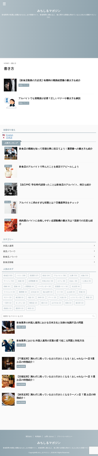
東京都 (19, 297)
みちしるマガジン (49, 10)
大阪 (31, 297)
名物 (84, 275)
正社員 (35, 292)
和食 (89, 297)
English (9, 135)
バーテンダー (44, 286)
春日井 (79, 303)
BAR (41, 297)
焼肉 (68, 303)
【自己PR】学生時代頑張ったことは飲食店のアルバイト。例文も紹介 (55, 184)
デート (52, 297)
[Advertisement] (49, 40)
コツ (60, 292)
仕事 (73, 275)
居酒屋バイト (61, 286)
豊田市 (19, 308)
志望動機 (33, 281)
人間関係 (29, 286)
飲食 (46, 275)
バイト (21, 275)
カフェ (61, 281)
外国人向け (47, 281)
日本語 (9, 137)
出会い (73, 281)
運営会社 (29, 436)
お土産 (71, 292)
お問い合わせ (49, 436)
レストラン (76, 297)
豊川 (44, 303)
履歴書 (23, 292)
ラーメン (9, 281)
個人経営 (47, 292)
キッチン (20, 303)
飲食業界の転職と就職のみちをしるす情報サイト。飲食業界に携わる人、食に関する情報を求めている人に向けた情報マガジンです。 (49, 448)
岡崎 (7, 286)
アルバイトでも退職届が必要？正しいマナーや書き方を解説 (50, 98)
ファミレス (9, 292)
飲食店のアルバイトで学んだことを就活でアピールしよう (49, 166)
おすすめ (56, 303)
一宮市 (7, 303)
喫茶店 (33, 303)
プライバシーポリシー (64, 436)
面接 (21, 281)
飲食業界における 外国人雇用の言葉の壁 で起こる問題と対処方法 (50, 340)
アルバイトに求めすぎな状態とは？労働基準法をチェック (49, 202)
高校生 (7, 308)
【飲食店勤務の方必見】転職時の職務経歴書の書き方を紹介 (50, 80)
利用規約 (38, 436)
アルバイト (60, 275)
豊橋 (17, 286)
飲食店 (8, 275)
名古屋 (76, 286)
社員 (63, 297)
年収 (31, 308)
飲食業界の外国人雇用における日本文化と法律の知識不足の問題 (50, 322)
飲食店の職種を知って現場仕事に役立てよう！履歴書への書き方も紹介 (56, 148)
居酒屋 (34, 275)
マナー (7, 297)
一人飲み (86, 281)
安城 (82, 292)
